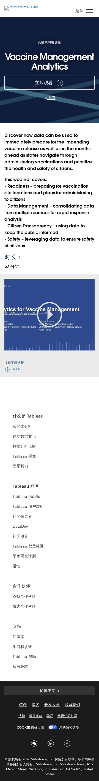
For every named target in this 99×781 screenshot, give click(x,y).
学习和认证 (22, 646)
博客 (35, 704)
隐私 (49, 715)
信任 (23, 704)
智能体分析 (22, 426)
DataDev (20, 526)
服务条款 (35, 715)
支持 (17, 626)
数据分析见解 (24, 446)
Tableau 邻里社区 (28, 546)
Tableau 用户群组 (28, 506)
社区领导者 (22, 516)
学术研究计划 (24, 556)
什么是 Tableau (28, 416)
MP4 (16, 369)
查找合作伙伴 (24, 596)
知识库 (18, 636)
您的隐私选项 (69, 727)
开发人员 (52, 704)
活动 (16, 566)
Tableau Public (26, 496)
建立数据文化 (24, 436)
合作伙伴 (21, 586)
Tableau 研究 (24, 456)
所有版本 (20, 666)
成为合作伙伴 (24, 606)
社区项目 (20, 536)
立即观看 (44, 83)
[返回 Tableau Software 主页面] (23, 6)
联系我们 (20, 466)
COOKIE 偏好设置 (30, 727)
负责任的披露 (67, 715)
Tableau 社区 (26, 486)
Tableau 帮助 (24, 656)
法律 (21, 715)
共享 (51, 97)
